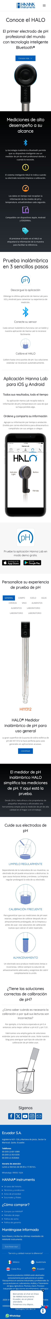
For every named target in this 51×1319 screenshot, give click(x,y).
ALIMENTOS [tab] (37, 603)
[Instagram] (32, 1116)
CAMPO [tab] (21, 598)
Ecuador (41, 1269)
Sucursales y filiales (12, 1197)
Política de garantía (12, 1222)
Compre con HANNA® (13, 1211)
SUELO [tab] (33, 598)
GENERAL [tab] (9, 598)
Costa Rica (16, 1269)
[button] (44, 5)
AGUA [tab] (44, 598)
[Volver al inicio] (25, 5)
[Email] (39, 1116)
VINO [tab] (24, 603)
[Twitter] (18, 1116)
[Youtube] (25, 1116)
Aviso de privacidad (12, 1194)
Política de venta (11, 1219)
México (15, 1262)
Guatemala (40, 1262)
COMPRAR (25, 751)
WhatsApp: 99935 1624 (12, 1172)
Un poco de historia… (13, 1186)
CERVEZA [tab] (13, 603)
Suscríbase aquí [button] (11, 1246)
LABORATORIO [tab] (33, 608)
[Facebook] (11, 1116)
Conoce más (23, 58)
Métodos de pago (11, 1215)
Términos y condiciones (14, 1190)
